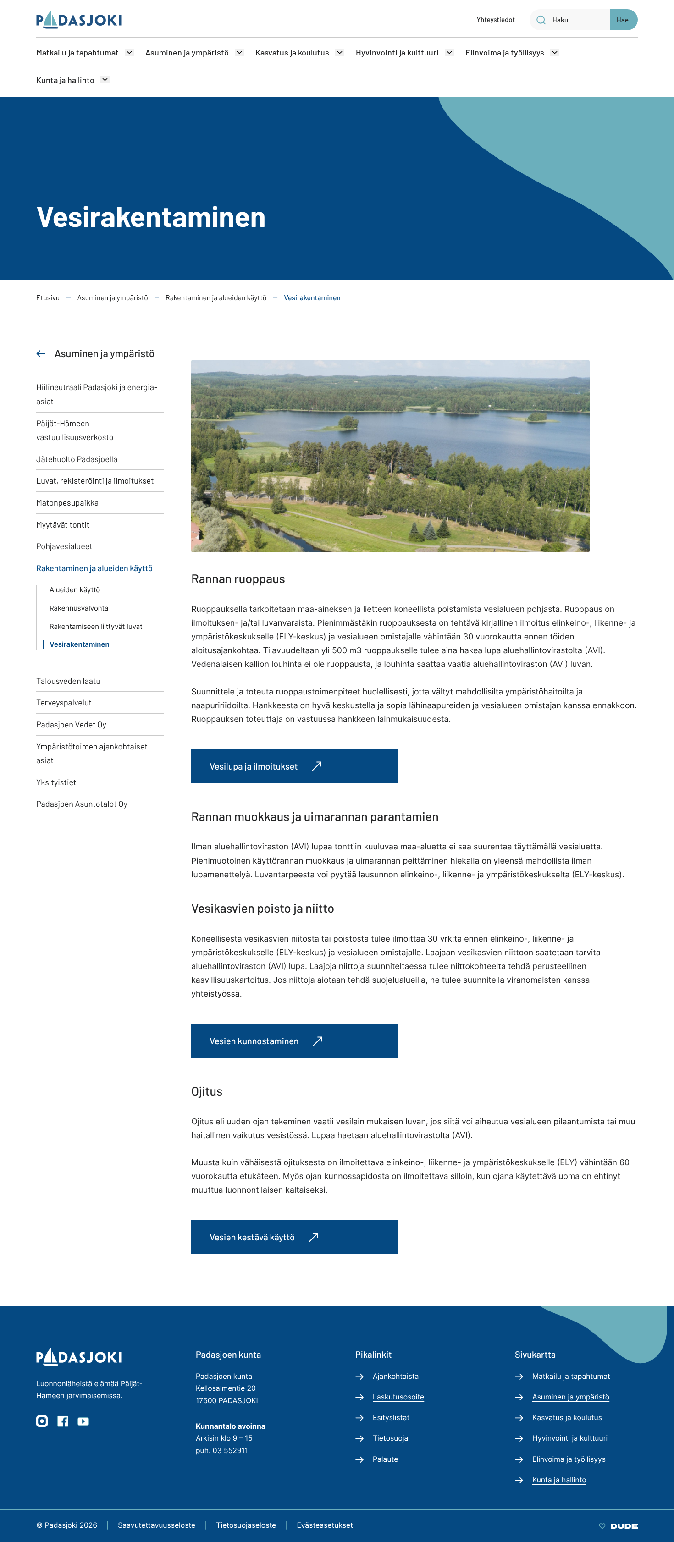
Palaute (385, 1459)
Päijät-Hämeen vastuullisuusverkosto (75, 430)
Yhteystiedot (496, 19)
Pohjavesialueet (64, 546)
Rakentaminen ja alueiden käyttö (94, 568)
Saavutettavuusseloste (156, 1525)
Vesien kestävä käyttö (252, 1236)
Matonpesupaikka (67, 502)
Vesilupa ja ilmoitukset (254, 765)
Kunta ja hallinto (65, 80)
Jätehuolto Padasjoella (76, 459)
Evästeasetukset (325, 1525)
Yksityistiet (56, 782)
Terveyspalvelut (64, 702)
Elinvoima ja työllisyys (504, 52)
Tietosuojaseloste (246, 1525)
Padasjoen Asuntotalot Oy (81, 804)
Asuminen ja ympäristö (187, 52)
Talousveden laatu (68, 681)
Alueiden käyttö (75, 590)
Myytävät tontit (62, 524)
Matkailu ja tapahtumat (77, 52)
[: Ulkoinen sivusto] (618, 1525)
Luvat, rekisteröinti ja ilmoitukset (95, 480)
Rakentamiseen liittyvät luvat (96, 626)
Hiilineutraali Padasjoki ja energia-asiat (96, 394)
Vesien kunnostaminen (254, 1040)
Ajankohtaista (396, 1376)
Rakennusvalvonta (79, 608)
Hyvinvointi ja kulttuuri (397, 52)
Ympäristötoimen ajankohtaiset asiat (92, 753)
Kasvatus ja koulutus (292, 52)
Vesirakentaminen (80, 644)
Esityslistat (391, 1417)
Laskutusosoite (398, 1397)
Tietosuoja (390, 1438)
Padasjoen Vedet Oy (71, 724)
